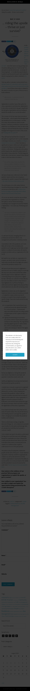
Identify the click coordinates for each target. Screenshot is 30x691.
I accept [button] (15, 354)
